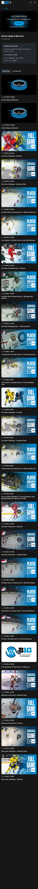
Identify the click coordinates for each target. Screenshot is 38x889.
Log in (27, 27)
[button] (30, 2)
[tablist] (11, 71)
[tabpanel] (19, 428)
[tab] (6, 71)
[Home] (6, 2)
